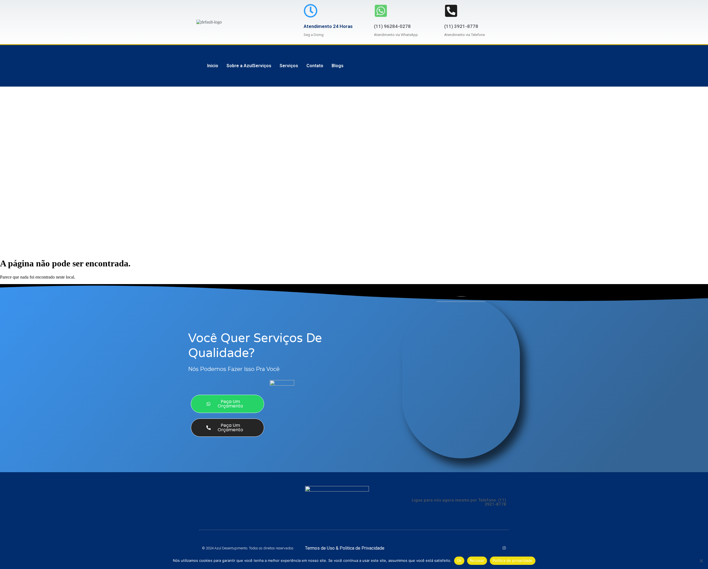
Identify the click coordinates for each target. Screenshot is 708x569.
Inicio (212, 65)
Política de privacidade (513, 560)
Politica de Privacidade (362, 548)
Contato (314, 65)
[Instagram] (504, 548)
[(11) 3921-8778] (451, 11)
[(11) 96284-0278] (381, 11)
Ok (459, 560)
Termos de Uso (320, 548)
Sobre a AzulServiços (249, 65)
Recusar (477, 560)
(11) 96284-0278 (392, 26)
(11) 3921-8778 (461, 26)
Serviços (289, 65)
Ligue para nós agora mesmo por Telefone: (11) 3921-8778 (459, 502)
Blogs (337, 65)
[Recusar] (701, 560)
